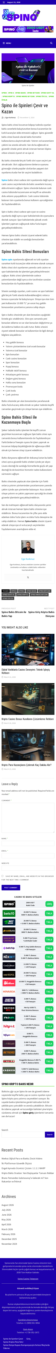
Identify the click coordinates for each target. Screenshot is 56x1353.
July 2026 (6, 1209)
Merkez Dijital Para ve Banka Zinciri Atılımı (22, 1158)
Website (5, 863)
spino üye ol (41, 96)
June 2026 (6, 1214)
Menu (8, 43)
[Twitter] (28, 577)
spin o (11, 93)
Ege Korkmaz (10, 117)
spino (4, 93)
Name (5, 838)
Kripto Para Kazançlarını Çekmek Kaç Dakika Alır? (26, 765)
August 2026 (8, 1204)
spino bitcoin (33, 93)
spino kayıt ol (47, 93)
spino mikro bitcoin (25, 96)
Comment (7, 800)
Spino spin (7, 259)
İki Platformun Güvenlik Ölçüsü (17, 1163)
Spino (4, 180)
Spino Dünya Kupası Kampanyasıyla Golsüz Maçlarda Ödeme (26, 1346)
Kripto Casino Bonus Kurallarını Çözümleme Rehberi (28, 719)
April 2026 (6, 1224)
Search (5, 1129)
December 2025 (9, 1238)
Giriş (28, 1338)
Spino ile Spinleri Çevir (13, 1338)
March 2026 (7, 1229)
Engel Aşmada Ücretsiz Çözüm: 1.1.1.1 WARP (23, 1168)
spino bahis (20, 93)
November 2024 (9, 1243)
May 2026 (6, 1219)
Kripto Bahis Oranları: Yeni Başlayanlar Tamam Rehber (28, 1173)
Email (5, 851)
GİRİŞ (49, 903)
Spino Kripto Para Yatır (13, 1342)
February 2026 (8, 1234)
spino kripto (9, 96)
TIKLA (49, 913)
